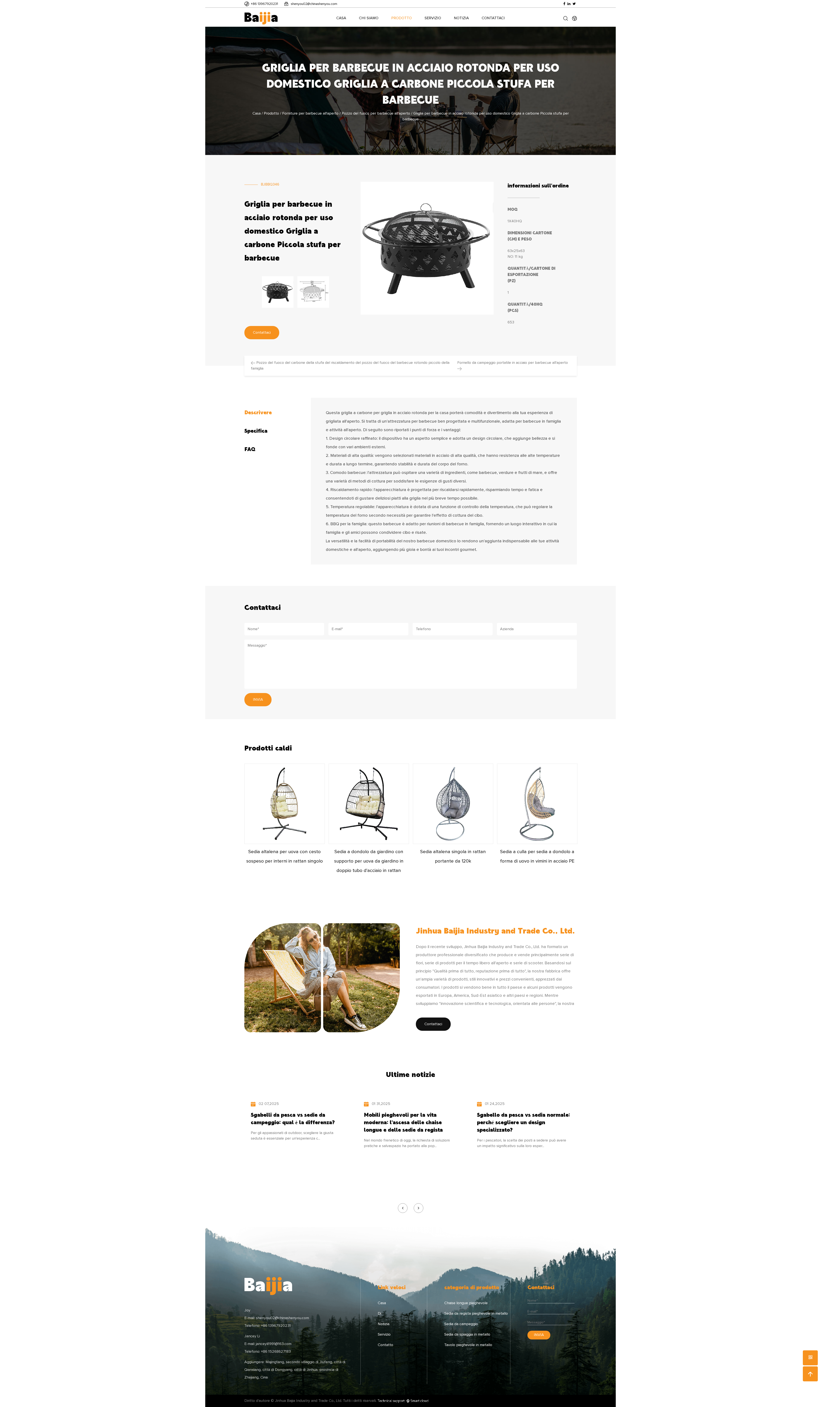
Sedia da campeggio (461, 1324)
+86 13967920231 (264, 4)
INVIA (258, 700)
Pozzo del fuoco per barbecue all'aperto (376, 113)
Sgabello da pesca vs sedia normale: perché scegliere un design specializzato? (523, 1122)
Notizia (461, 18)
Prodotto (401, 18)
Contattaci (493, 18)
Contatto (385, 1345)
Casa (341, 18)
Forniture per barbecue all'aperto (310, 113)
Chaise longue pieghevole (466, 1303)
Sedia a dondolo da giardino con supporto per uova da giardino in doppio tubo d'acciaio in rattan (368, 861)
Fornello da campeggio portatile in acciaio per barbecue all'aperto (512, 363)
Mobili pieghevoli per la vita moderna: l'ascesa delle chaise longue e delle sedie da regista (403, 1122)
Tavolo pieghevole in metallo (468, 1345)
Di (379, 1314)
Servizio (433, 18)
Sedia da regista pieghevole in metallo (476, 1314)
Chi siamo (368, 18)
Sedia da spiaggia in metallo (467, 1334)
